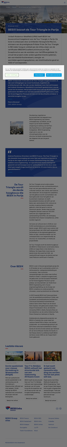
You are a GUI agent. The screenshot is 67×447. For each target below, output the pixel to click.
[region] (33, 72)
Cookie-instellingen (12, 75)
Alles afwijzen (39, 75)
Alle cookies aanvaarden (54, 75)
